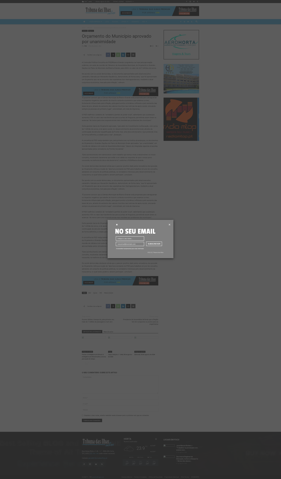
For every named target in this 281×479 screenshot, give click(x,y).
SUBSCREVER (154, 244)
